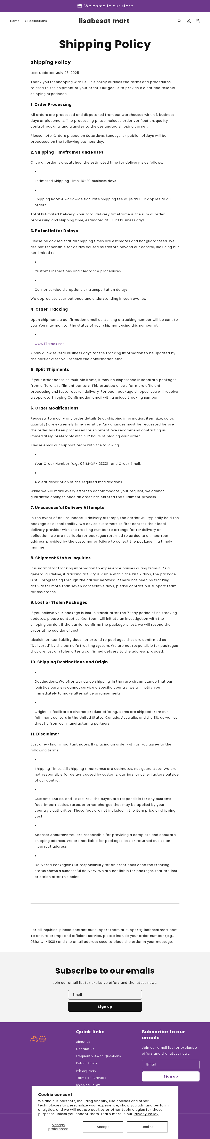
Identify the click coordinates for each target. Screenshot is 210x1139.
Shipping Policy (88, 1085)
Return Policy (86, 1063)
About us (83, 1042)
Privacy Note (86, 1071)
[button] (179, 20)
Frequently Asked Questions (98, 1056)
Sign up (105, 1006)
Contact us (85, 1049)
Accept (103, 1126)
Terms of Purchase (91, 1078)
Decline (148, 1126)
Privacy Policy (146, 1114)
